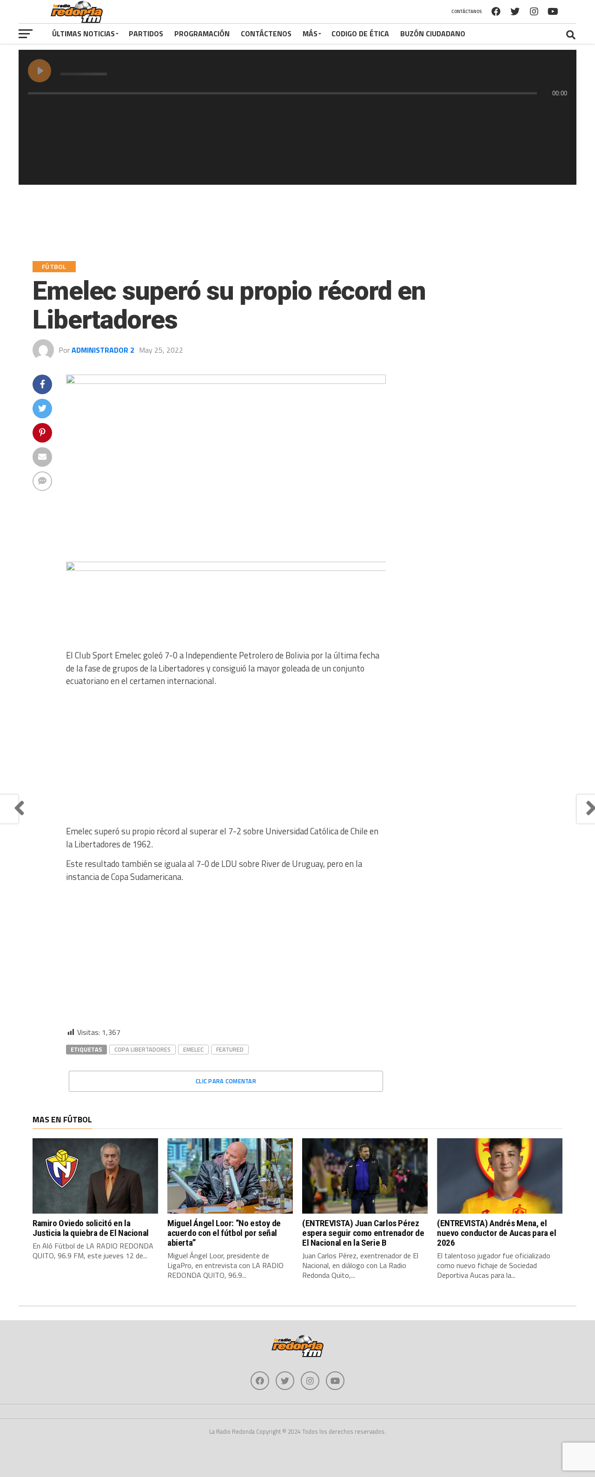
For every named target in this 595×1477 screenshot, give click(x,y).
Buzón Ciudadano (432, 33)
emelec (193, 1049)
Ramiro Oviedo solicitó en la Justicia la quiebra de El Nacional (91, 1228)
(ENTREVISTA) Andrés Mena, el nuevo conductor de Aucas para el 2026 (496, 1233)
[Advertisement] (226, 760)
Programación (202, 33)
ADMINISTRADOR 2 (103, 350)
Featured (230, 1049)
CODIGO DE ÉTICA (360, 33)
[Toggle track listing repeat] (73, 112)
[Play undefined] (39, 70)
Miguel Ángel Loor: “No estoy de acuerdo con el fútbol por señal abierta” (224, 1233)
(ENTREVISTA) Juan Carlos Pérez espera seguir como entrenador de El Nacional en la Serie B (363, 1233)
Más (310, 33)
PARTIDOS (146, 33)
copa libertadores (142, 1049)
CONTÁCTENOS (266, 33)
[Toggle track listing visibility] (557, 112)
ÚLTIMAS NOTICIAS (83, 33)
